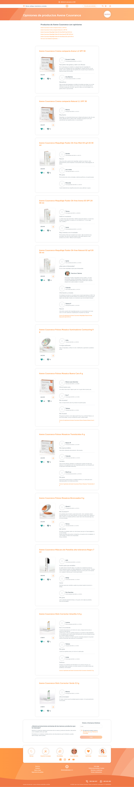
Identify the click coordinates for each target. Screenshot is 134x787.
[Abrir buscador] (103, 6)
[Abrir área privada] (106, 6)
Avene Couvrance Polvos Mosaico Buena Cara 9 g (61, 373)
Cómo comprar (102, 756)
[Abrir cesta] (110, 6)
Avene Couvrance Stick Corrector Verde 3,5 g (59, 683)
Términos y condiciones (96, 770)
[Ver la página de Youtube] (73, 760)
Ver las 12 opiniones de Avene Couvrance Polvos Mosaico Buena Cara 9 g (76, 421)
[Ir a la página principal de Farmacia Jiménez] (67, 6)
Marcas (31, 756)
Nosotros (37, 766)
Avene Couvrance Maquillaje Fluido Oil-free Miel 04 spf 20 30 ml (56, 32)
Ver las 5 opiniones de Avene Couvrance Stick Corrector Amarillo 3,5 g (76, 670)
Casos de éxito (74, 756)
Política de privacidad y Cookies (96, 768)
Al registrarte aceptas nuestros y (90, 732)
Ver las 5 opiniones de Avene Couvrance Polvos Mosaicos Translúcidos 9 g (76, 484)
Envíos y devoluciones (96, 772)
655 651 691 (107, 781)
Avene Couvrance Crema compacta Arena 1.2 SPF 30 (53, 27)
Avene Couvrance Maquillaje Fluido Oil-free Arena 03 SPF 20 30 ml (57, 34)
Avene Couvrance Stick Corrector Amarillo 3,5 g (60, 614)
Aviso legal (96, 766)
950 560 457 (93, 781)
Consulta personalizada (90, 6)
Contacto (37, 768)
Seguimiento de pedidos (37, 772)
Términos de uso (87, 731)
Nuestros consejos (46, 756)
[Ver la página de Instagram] (65, 760)
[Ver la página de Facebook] (61, 760)
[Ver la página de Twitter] (69, 760)
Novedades (60, 756)
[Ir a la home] (67, 767)
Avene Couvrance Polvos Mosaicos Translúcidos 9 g (62, 434)
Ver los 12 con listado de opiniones (49, 38)
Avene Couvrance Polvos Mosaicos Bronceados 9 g (61, 498)
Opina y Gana (37, 770)
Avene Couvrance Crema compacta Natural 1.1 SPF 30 (54, 29)
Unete (91, 737)
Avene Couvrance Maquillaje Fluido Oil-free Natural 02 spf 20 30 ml (57, 36)
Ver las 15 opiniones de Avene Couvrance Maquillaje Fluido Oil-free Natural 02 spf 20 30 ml (75, 316)
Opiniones (88, 756)
